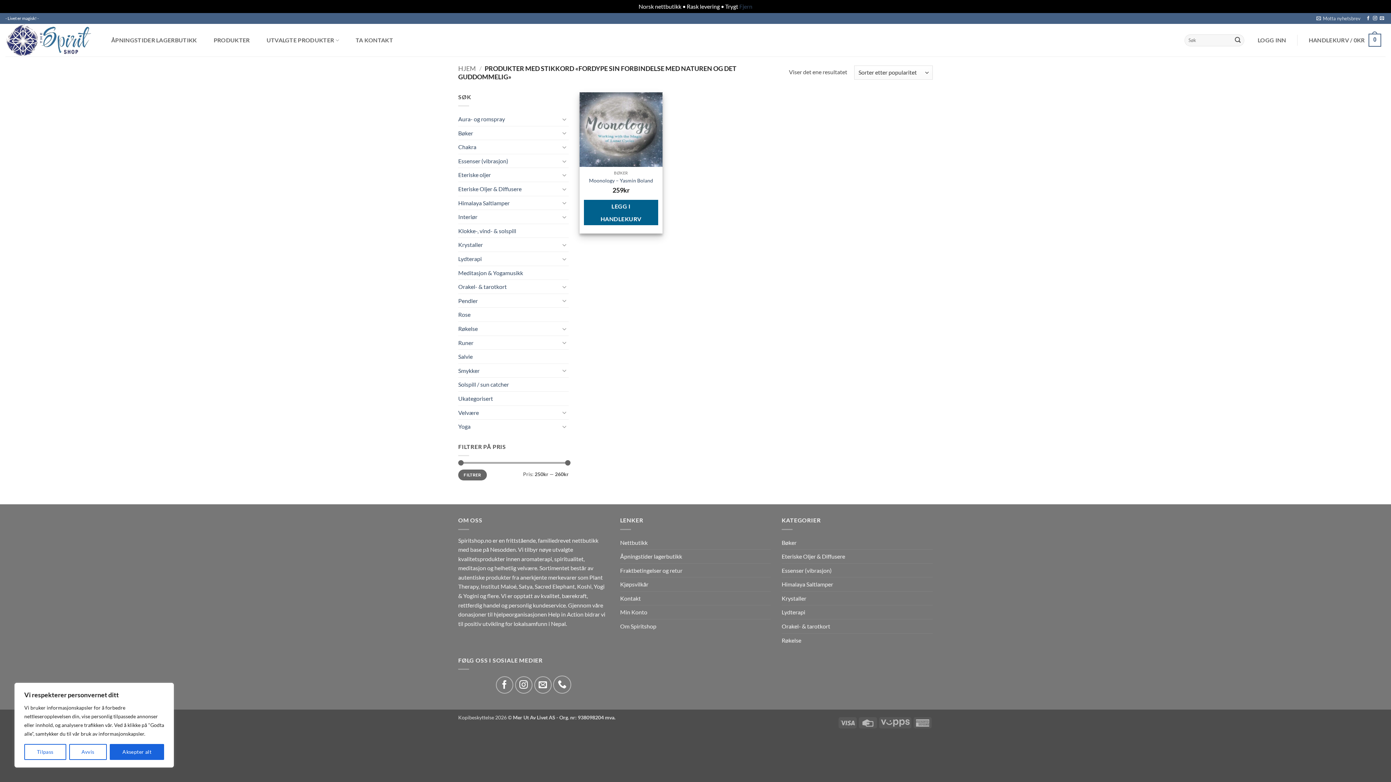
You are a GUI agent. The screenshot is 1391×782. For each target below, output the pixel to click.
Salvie (465, 356)
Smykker (469, 370)
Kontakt (630, 598)
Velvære (468, 412)
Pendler (468, 300)
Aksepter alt (136, 752)
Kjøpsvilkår (634, 584)
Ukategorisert (475, 398)
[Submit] (1238, 40)
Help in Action (566, 614)
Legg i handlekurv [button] (621, 212)
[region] (94, 725)
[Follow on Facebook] (1368, 18)
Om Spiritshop (638, 626)
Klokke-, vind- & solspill (487, 230)
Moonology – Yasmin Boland (621, 180)
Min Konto (633, 612)
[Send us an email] (1382, 18)
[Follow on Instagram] (1375, 18)
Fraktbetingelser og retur (651, 570)
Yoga (464, 426)
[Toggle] (564, 119)
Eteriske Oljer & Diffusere (490, 188)
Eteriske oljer (474, 174)
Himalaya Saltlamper (484, 202)
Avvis (88, 752)
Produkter (232, 40)
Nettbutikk (634, 542)
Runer (465, 342)
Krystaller (470, 244)
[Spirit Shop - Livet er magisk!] (50, 40)
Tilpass (45, 752)
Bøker (465, 133)
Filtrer (472, 475)
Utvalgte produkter (300, 40)
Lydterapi (470, 258)
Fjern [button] (745, 6)
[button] (1338, 18)
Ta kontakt (374, 40)
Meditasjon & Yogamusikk (490, 272)
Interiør (467, 216)
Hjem (467, 68)
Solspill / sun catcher (483, 384)
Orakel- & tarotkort (482, 286)
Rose (464, 314)
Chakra (467, 146)
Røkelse (468, 328)
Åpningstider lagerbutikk (154, 40)
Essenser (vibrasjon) (483, 160)
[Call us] (562, 685)
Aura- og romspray (481, 118)
